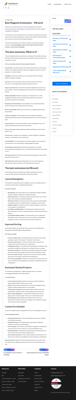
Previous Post (10, 349)
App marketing (56, 108)
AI (53, 95)
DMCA (36, 390)
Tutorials (54, 121)
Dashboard (57, 4)
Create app (67, 4)
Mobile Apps (55, 118)
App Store (21, 375)
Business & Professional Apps (60, 39)
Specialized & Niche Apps (61, 67)
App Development (57, 105)
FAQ (3, 375)
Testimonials (37, 375)
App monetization (57, 112)
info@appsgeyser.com (57, 372)
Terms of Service (39, 381)
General (54, 128)
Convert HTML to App (8, 381)
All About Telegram (57, 125)
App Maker (21, 372)
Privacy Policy (38, 378)
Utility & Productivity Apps (59, 62)
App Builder (55, 99)
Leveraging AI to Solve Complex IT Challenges (12, 353)
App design (55, 102)
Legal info (37, 384)
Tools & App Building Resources (59, 71)
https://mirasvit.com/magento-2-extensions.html (21, 29)
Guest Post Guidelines (62, 83)
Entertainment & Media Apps (60, 51)
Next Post (42, 349)
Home (49, 4)
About (36, 372)
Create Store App (7, 384)
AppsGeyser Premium (24, 378)
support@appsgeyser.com (58, 375)
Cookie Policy (38, 387)
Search (54, 18)
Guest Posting (22, 381)
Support (4, 372)
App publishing (56, 115)
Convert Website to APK (8, 387)
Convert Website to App (8, 378)
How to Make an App (8, 390)
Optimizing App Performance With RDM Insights (38, 353)
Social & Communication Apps (60, 45)
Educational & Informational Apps (59, 56)
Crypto (54, 131)
